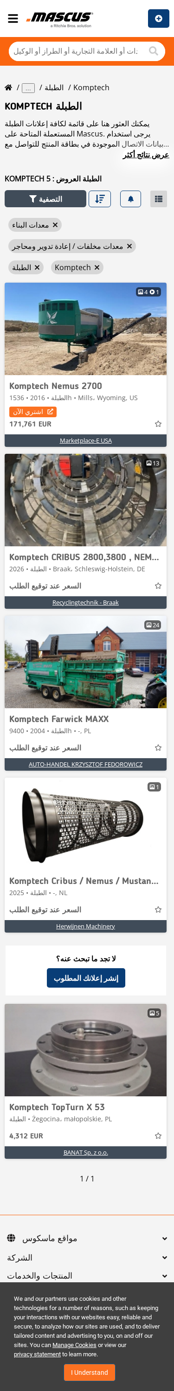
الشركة (19, 1258)
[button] (45, 198)
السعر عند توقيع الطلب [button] (45, 586)
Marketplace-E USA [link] (86, 440)
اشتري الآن (28, 411)
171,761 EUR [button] (30, 424)
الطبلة (54, 87)
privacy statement (37, 1354)
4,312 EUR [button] (26, 1136)
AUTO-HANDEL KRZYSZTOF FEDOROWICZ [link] (85, 764)
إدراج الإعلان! (158, 18)
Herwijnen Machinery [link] (85, 926)
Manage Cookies (74, 1345)
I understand (89, 1372)
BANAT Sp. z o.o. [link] (86, 1152)
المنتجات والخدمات (39, 1276)
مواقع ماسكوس (49, 1239)
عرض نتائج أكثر (146, 154)
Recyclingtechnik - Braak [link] (85, 602)
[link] (86, 329)
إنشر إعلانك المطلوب (86, 978)
